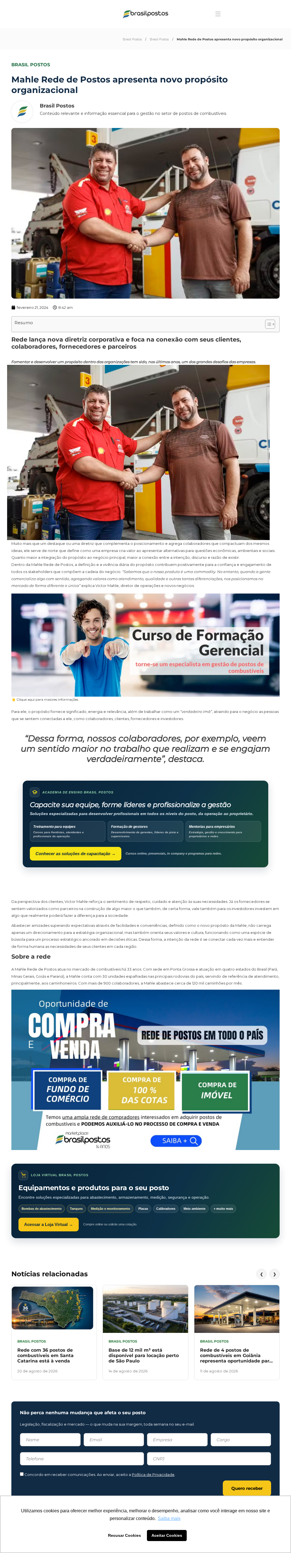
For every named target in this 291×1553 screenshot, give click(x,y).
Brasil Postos (132, 39)
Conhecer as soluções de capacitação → (76, 853)
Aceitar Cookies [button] (166, 1535)
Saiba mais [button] (169, 1518)
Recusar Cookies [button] (124, 1535)
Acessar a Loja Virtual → (48, 1224)
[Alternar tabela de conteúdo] (267, 324)
